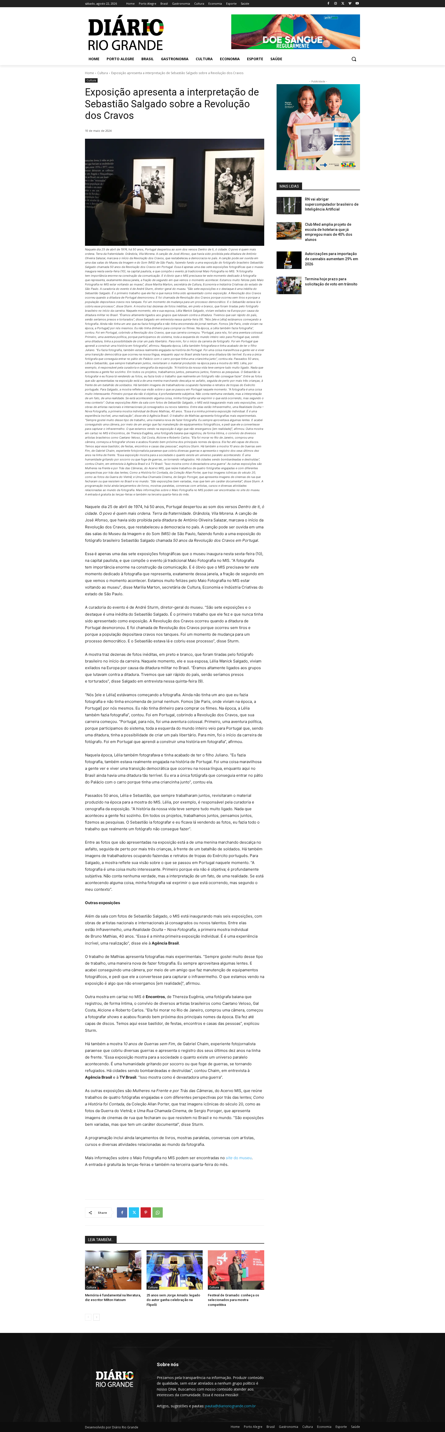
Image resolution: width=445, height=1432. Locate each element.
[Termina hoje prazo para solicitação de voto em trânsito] (289, 285)
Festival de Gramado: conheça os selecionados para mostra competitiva (233, 1299)
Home (89, 73)
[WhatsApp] (157, 1212)
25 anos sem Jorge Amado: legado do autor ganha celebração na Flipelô (173, 1299)
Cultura (102, 73)
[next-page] (96, 1317)
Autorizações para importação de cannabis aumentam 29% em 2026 (331, 259)
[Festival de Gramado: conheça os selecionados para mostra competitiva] (236, 1270)
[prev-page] (88, 1317)
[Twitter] (343, 4)
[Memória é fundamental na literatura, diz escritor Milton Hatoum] (113, 1270)
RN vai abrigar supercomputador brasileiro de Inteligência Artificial (331, 204)
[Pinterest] (146, 1212)
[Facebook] (328, 4)
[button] (354, 59)
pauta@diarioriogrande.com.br (230, 1405)
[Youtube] (357, 4)
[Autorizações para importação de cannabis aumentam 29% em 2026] (289, 260)
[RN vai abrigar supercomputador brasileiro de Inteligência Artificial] (289, 205)
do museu (239, 1157)
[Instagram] (336, 4)
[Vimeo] (350, 4)
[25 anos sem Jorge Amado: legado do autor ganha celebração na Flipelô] (175, 1270)
